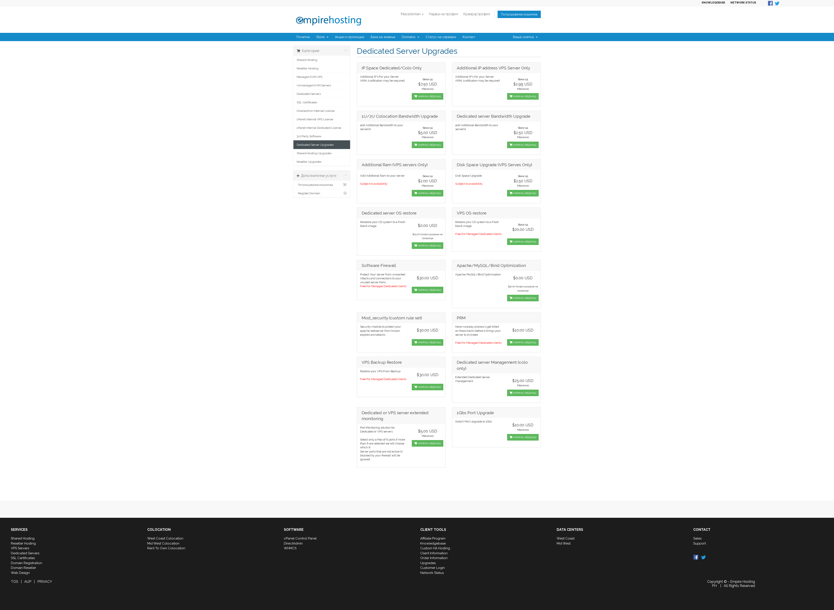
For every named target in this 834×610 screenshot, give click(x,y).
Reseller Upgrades (309, 161)
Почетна (303, 37)
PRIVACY (44, 582)
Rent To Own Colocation (166, 548)
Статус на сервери (441, 37)
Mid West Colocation (163, 543)
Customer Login (432, 568)
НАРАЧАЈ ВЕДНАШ (429, 96)
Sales (697, 538)
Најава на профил (443, 14)
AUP (27, 582)
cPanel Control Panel (300, 538)
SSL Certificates (307, 102)
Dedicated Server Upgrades (315, 144)
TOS (14, 582)
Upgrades (428, 563)
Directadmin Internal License (315, 110)
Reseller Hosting (307, 68)
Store (321, 37)
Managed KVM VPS (309, 77)
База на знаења (383, 37)
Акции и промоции (349, 37)
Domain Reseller (23, 568)
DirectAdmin (293, 543)
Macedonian (411, 14)
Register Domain (308, 193)
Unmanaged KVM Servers (314, 85)
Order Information (434, 558)
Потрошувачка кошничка (519, 14)
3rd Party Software (309, 136)
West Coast (565, 538)
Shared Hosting (307, 60)
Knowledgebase (433, 543)
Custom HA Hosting (435, 548)
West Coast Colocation (165, 538)
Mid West (564, 543)
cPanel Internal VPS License (315, 119)
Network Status (432, 573)
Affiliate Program (432, 538)
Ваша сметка (524, 37)
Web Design (20, 573)
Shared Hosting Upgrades (314, 153)
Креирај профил (476, 14)
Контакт (469, 37)
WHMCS (290, 548)
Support (699, 543)
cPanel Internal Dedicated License (319, 127)
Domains (409, 37)
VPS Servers (20, 548)
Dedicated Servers (309, 94)
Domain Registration (26, 563)
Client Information (434, 553)
